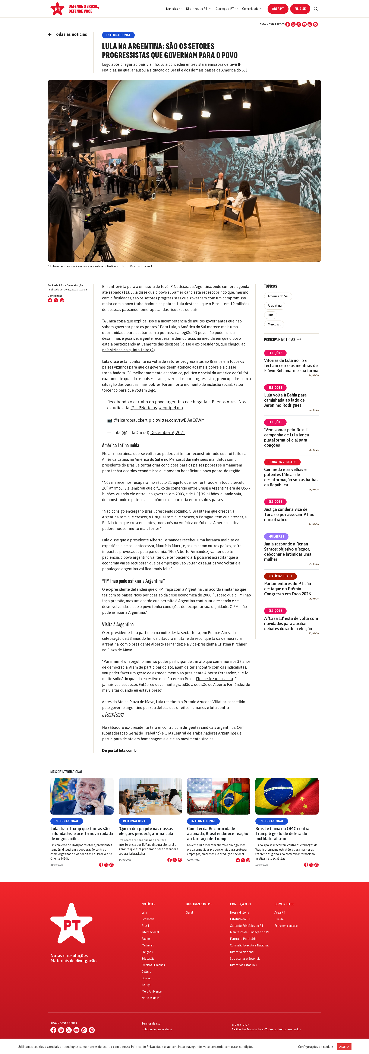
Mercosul (177, 459)
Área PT (278, 8)
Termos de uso (151, 1023)
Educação (148, 958)
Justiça (146, 985)
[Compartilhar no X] (106, 865)
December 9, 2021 (167, 432)
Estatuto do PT (240, 919)
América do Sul (278, 296)
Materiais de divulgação (73, 960)
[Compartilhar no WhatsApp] (62, 300)
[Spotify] (315, 24)
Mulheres (276, 536)
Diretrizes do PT (199, 904)
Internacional (67, 821)
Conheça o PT (241, 904)
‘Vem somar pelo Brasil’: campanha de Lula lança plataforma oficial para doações (286, 437)
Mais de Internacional (66, 771)
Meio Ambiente (152, 991)
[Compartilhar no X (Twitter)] (56, 300)
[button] (173, 9)
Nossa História (239, 912)
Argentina (275, 305)
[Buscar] (316, 9)
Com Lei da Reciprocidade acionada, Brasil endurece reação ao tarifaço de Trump (217, 833)
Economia (148, 919)
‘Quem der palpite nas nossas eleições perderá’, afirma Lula (146, 831)
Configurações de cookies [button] (316, 1046)
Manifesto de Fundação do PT (250, 932)
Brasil (145, 925)
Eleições (275, 353)
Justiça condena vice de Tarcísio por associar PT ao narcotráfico (289, 514)
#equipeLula (171, 407)
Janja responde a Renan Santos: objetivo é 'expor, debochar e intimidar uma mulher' (287, 551)
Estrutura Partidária (243, 938)
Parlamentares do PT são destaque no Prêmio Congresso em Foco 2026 (287, 588)
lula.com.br (128, 750)
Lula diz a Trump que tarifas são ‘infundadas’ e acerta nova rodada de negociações (81, 833)
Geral (189, 912)
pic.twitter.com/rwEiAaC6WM (177, 420)
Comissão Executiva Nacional (249, 945)
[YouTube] (304, 24)
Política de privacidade (157, 1029)
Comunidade (284, 904)
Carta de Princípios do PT (247, 925)
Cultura (146, 971)
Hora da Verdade (282, 462)
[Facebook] (287, 24)
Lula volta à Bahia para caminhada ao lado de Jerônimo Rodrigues (285, 400)
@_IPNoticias (143, 407)
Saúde (146, 938)
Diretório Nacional (242, 952)
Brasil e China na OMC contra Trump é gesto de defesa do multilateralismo (282, 833)
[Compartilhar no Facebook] (50, 300)
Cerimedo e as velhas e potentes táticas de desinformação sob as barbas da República (291, 477)
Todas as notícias (67, 34)
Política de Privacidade (147, 1046)
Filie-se (300, 8)
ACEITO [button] (344, 1046)
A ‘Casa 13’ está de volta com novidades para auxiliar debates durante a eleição (291, 623)
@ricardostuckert (131, 420)
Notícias (148, 904)
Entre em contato (286, 925)
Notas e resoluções (69, 955)
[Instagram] (293, 24)
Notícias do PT (280, 576)
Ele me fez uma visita (214, 678)
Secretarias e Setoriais (245, 958)
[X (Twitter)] (298, 24)
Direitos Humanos (153, 965)
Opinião (147, 978)
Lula (271, 315)
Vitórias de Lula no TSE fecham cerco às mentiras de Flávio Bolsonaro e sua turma (291, 365)
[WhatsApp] (310, 24)
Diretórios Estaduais (243, 965)
